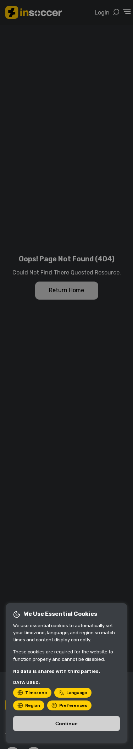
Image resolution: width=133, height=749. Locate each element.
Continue (66, 723)
